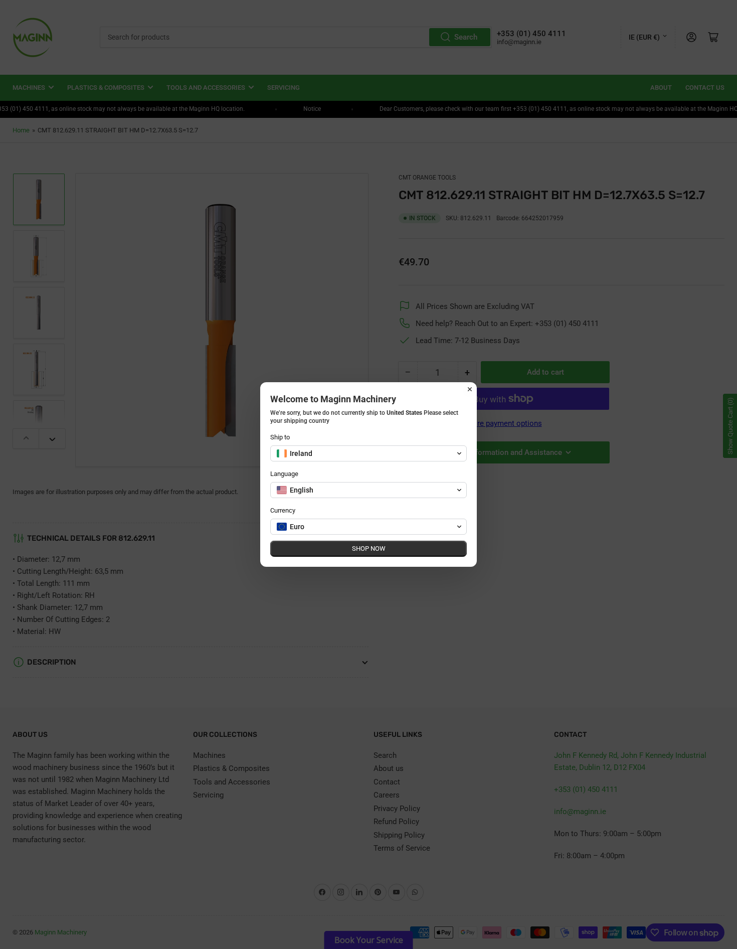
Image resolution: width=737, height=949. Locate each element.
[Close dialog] (470, 389)
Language (284, 474)
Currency (282, 510)
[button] (368, 453)
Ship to (280, 437)
